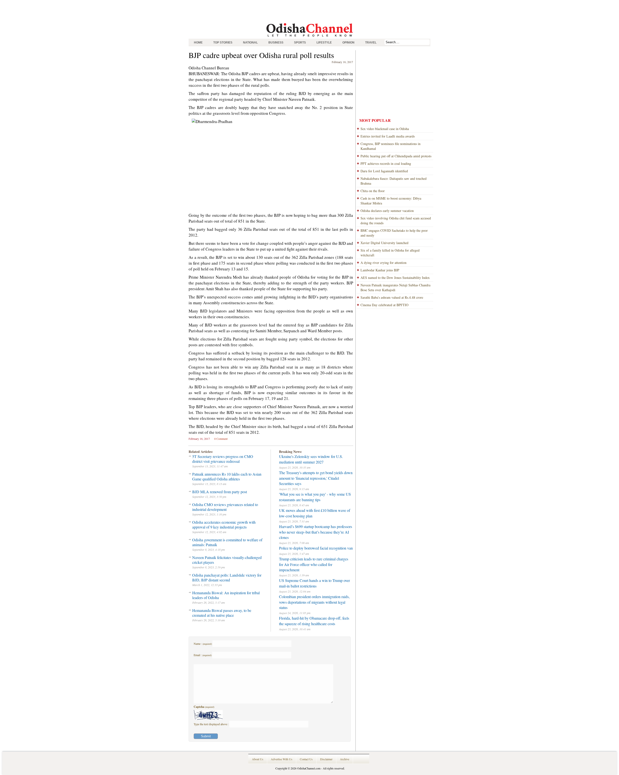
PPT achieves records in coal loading (386, 163)
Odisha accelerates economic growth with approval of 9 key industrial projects (224, 524)
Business (275, 42)
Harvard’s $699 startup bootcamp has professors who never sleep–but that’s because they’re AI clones (315, 532)
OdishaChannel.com (308, 768)
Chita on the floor (373, 190)
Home (198, 42)
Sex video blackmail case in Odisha (385, 128)
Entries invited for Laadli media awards (388, 136)
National (250, 42)
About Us (257, 759)
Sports (300, 42)
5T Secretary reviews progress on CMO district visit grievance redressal (222, 459)
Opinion (348, 42)
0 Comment (221, 439)
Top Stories (222, 42)
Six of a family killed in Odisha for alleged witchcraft (390, 252)
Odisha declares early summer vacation (387, 210)
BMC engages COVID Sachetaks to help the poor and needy (394, 233)
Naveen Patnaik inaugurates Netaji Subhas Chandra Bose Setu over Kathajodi (395, 287)
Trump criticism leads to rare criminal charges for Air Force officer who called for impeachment (313, 564)
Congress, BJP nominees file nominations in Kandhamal (390, 146)
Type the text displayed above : (211, 724)
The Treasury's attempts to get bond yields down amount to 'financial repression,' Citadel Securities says (316, 478)
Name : (203, 643)
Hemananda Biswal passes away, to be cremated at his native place (221, 613)
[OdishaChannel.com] (309, 37)
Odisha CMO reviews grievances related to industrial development (225, 507)
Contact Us (306, 759)
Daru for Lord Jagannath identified (384, 171)
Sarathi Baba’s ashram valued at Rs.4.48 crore (392, 297)
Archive (344, 759)
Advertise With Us (281, 759)
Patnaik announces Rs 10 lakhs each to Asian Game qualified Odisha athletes (226, 476)
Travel (370, 42)
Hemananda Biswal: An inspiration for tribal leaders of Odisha (226, 595)
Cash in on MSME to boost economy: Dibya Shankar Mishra (391, 200)
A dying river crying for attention (383, 262)
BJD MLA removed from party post (219, 491)
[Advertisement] (309, 11)
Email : (203, 655)
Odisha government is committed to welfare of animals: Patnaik (227, 542)
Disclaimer (326, 759)
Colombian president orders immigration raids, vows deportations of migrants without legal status (314, 602)
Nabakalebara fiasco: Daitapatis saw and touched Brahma (394, 181)
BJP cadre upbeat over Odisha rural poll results (261, 55)
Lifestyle (324, 42)
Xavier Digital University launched (384, 242)
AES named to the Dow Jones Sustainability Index (395, 277)
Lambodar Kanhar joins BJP (380, 270)
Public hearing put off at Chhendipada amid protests (396, 156)
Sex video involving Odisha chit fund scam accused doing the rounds (396, 220)
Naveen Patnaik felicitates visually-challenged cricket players (227, 560)
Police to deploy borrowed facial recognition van (316, 547)
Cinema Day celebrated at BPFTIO (384, 305)
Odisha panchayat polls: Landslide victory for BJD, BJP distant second (226, 577)
